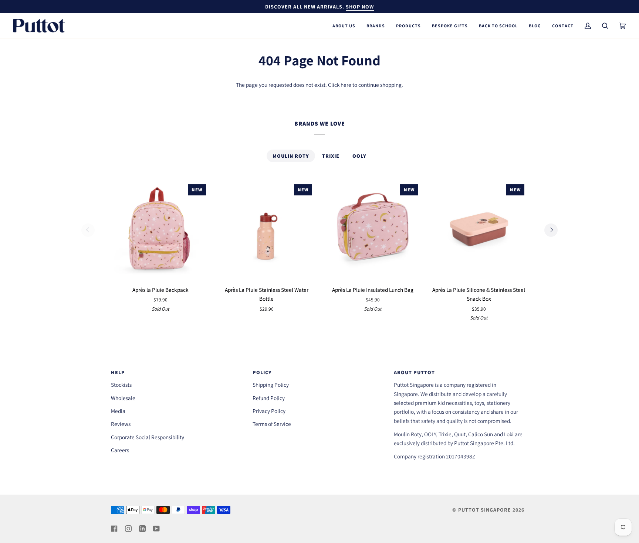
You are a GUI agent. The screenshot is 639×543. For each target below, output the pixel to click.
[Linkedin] (142, 528)
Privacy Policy (269, 410)
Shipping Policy (271, 384)
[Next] (551, 230)
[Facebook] (114, 528)
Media (118, 410)
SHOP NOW (360, 6)
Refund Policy (269, 398)
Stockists (121, 384)
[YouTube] (156, 528)
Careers (120, 450)
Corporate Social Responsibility (147, 437)
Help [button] (118, 372)
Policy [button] (262, 372)
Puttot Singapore (484, 509)
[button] (344, 25)
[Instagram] (128, 528)
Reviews (121, 423)
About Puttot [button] (414, 372)
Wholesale (123, 398)
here (346, 84)
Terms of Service (272, 423)
